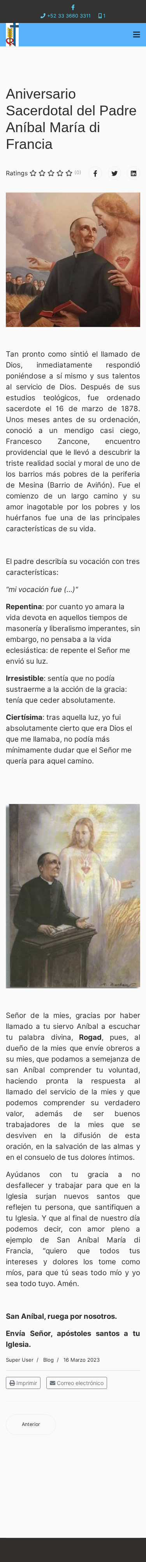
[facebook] (73, 7)
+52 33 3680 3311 (69, 16)
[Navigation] (136, 34)
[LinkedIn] (133, 173)
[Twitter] (114, 173)
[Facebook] (95, 173)
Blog (48, 1360)
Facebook (18, 1510)
